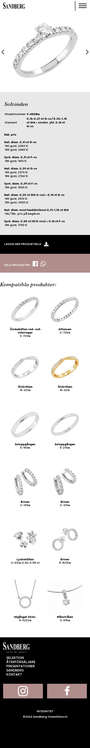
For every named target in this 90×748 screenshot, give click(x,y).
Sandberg (14, 6)
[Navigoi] (82, 6)
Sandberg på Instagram (23, 691)
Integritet (45, 711)
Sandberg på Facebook (67, 691)
